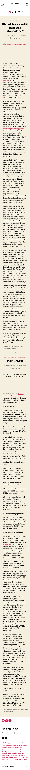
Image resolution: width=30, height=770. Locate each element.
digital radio (12, 753)
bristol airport (11, 747)
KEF (20, 757)
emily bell (9, 709)
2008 (14, 742)
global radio (24, 709)
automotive (9, 745)
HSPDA (7, 545)
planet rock (12, 348)
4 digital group (5, 742)
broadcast (17, 747)
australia (18, 743)
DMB (19, 753)
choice (9, 750)
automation (4, 745)
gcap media (14, 346)
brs (21, 747)
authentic (23, 743)
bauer (18, 745)
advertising (19, 742)
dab (5, 709)
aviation (14, 745)
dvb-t (3, 755)
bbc (21, 745)
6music (10, 742)
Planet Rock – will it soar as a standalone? (15, 27)
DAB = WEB (15, 361)
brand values (4, 747)
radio (24, 357)
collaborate (14, 750)
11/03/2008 (22, 365)
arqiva (8, 743)
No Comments (16, 38)
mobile (19, 357)
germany (21, 755)
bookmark (25, 745)
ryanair (16, 759)
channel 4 (4, 750)
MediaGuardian (16, 396)
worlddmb (25, 759)
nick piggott (15, 3)
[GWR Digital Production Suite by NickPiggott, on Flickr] (15, 52)
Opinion (21, 394)
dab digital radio (15, 20)
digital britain (18, 752)
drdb (23, 753)
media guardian (8, 711)
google (16, 757)
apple (5, 743)
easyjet (8, 755)
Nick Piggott (11, 35)
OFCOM (25, 757)
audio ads (13, 743)
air (2, 743)
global (3, 757)
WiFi (20, 759)
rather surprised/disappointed (14, 129)
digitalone (7, 346)
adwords (25, 742)
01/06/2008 (22, 35)
